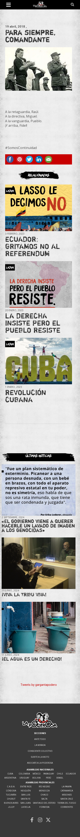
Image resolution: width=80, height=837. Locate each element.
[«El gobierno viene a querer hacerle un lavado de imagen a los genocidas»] (38, 490)
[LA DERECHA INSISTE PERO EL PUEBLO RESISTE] (38, 284)
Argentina (10, 778)
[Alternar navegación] (8, 4)
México (37, 774)
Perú (48, 778)
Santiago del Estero (44, 803)
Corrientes (67, 807)
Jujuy (11, 807)
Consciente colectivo (40, 751)
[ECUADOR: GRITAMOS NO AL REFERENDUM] (38, 208)
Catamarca (67, 791)
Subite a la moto (40, 757)
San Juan (26, 803)
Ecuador (71, 774)
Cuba (10, 774)
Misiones (67, 795)
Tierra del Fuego (66, 803)
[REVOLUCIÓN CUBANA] (38, 361)
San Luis (25, 795)
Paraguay (48, 774)
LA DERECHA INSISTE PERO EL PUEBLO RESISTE (32, 322)
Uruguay (24, 778)
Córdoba (11, 791)
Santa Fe (25, 799)
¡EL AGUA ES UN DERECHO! (32, 659)
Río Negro (44, 787)
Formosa (44, 807)
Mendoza (44, 791)
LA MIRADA (40, 745)
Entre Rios (25, 787)
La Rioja (25, 807)
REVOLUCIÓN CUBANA (25, 396)
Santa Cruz (67, 799)
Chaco (44, 795)
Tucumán (11, 795)
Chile (60, 774)
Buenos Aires (11, 803)
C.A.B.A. (11, 787)
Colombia (24, 774)
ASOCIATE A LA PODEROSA (40, 763)
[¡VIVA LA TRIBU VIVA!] (38, 563)
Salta (44, 799)
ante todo (40, 739)
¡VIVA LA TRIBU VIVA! (24, 595)
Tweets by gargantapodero (39, 685)
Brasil (59, 778)
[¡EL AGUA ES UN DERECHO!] (38, 627)
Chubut (11, 799)
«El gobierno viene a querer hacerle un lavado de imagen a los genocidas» (38, 525)
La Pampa (67, 787)
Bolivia (36, 778)
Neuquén (26, 791)
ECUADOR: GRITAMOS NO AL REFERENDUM (32, 246)
